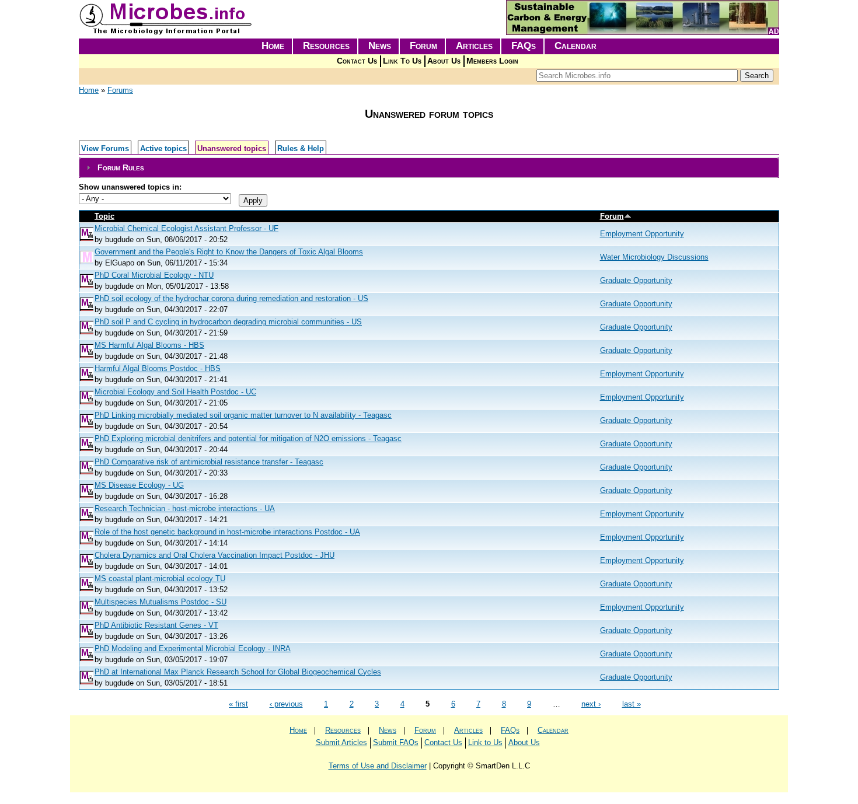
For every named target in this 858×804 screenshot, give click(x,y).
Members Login (492, 61)
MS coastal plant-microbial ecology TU (160, 578)
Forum (423, 45)
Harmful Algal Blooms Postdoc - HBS (158, 368)
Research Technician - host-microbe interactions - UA (185, 508)
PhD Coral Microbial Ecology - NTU (154, 275)
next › (591, 704)
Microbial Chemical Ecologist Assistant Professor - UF (186, 228)
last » (631, 704)
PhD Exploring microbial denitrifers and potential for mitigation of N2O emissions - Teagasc (248, 438)
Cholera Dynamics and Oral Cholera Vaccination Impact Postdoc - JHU (214, 555)
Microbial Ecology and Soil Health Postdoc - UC (175, 391)
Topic (104, 216)
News (379, 45)
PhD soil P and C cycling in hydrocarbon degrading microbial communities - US (228, 321)
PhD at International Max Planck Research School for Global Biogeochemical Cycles (238, 671)
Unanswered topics (231, 148)
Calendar (575, 45)
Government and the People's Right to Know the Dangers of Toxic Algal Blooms (229, 251)
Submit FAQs (395, 742)
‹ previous (286, 704)
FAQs (523, 45)
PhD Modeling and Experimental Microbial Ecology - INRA (193, 648)
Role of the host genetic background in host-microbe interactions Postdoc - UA (227, 531)
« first (238, 704)
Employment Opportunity (642, 233)
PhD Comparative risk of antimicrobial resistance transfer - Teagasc (209, 461)
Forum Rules (120, 167)
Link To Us (402, 61)
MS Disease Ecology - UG (139, 485)
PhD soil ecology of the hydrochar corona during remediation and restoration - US (231, 298)
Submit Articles (341, 742)
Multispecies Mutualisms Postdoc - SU (160, 601)
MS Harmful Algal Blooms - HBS (149, 345)
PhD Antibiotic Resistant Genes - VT (156, 625)
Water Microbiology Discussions (654, 257)
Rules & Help (300, 148)
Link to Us (485, 742)
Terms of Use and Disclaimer (378, 765)
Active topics (163, 148)
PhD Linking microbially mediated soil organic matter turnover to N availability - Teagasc (243, 415)
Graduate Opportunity (636, 280)
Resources (326, 45)
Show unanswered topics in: (130, 187)
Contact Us (357, 61)
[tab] (429, 168)
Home (272, 45)
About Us (444, 61)
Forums (120, 90)
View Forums (105, 148)
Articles (474, 45)
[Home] (166, 32)
